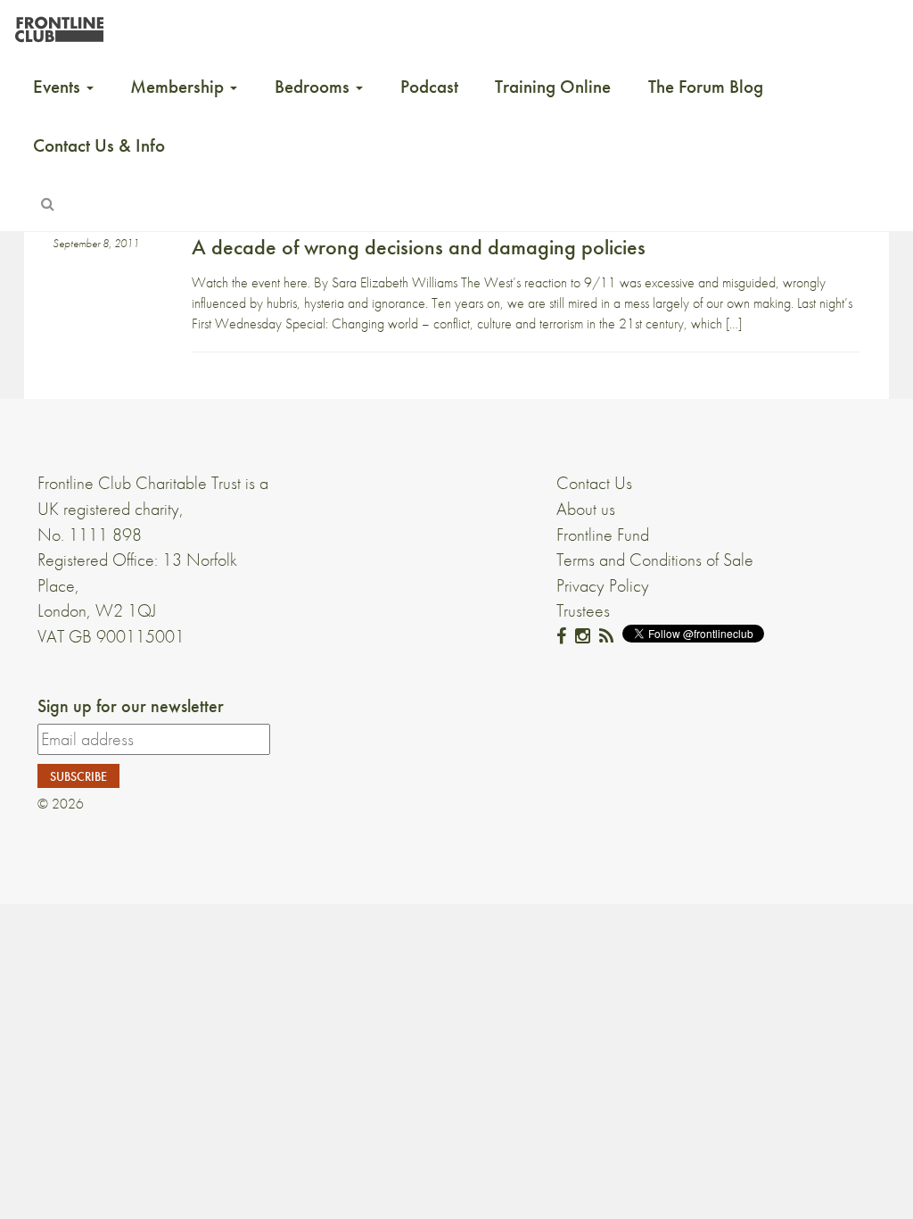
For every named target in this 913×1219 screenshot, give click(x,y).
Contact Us (594, 482)
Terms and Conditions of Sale (654, 559)
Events (59, 86)
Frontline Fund (602, 534)
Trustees (583, 610)
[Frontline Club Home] (58, 24)
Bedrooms (314, 86)
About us (585, 508)
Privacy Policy (602, 585)
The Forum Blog (705, 86)
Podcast (429, 86)
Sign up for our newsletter (130, 705)
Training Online (553, 86)
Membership (179, 86)
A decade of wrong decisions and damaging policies (419, 247)
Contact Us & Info (99, 145)
